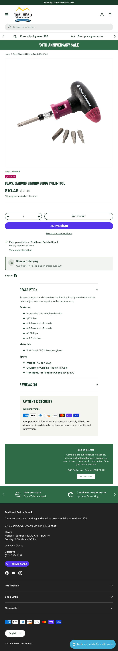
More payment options (59, 233)
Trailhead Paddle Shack (22, 643)
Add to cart (79, 216)
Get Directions (86, 477)
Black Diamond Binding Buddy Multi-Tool (30, 54)
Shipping (9, 196)
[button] (110, 14)
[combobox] (59, 27)
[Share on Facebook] (15, 276)
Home (7, 54)
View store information (20, 250)
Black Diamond (12, 171)
